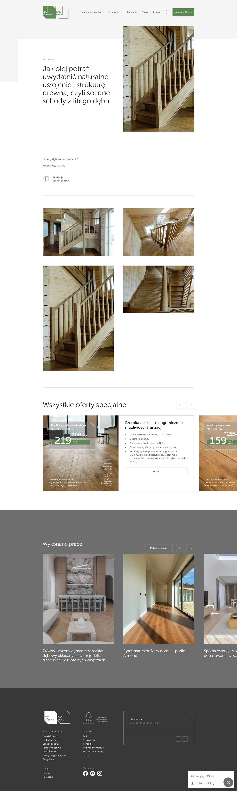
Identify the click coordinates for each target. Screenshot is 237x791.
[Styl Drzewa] (56, 12)
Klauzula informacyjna (94, 751)
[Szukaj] (166, 12)
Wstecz (51, 59)
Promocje (114, 12)
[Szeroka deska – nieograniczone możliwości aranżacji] (80, 453)
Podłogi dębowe (51, 740)
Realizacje (132, 12)
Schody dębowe (51, 744)
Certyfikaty (48, 759)
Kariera (86, 736)
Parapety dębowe (52, 747)
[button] (180, 405)
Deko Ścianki (49, 751)
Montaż (46, 773)
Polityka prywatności (93, 747)
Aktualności (89, 740)
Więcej (156, 471)
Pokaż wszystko (158, 548)
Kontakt (157, 12)
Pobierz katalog (204, 783)
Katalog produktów (91, 12)
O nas (145, 12)
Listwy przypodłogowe (54, 755)
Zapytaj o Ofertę (183, 12)
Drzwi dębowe (50, 736)
